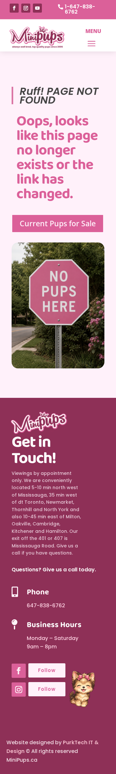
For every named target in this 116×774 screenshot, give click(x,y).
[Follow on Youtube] (37, 8)
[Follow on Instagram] (25, 8)
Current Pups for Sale (58, 223)
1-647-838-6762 (80, 9)
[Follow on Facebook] (14, 8)
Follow (47, 670)
